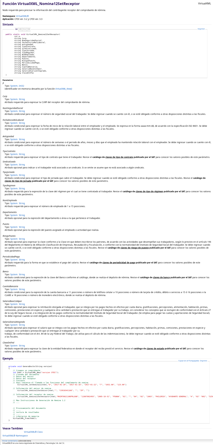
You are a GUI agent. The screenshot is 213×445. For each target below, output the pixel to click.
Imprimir (201, 29)
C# (16, 29)
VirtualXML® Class (33, 431)
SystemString (17, 99)
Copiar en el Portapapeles (188, 360)
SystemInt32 (17, 85)
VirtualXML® (22, 16)
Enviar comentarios (10, 441)
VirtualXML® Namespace (15, 435)
